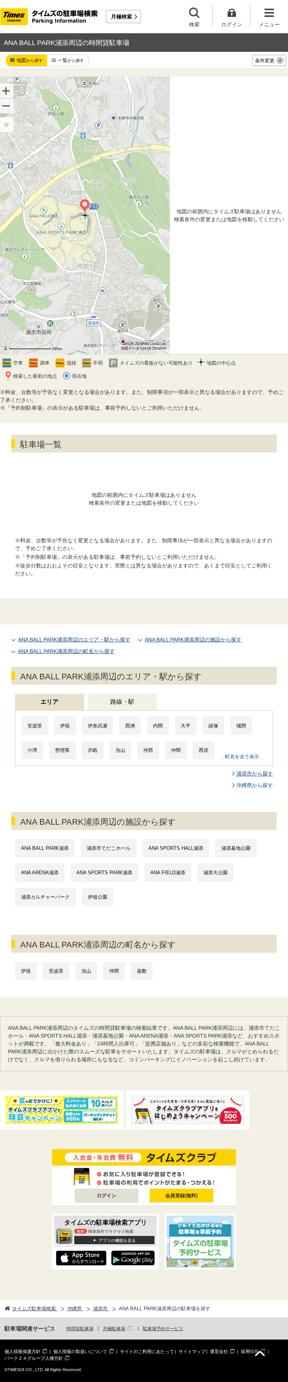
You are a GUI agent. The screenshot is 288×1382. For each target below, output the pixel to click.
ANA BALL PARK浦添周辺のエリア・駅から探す (74, 640)
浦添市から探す (254, 774)
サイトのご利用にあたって (147, 1351)
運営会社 (219, 1351)
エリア (49, 702)
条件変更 (268, 60)
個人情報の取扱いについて (80, 1351)
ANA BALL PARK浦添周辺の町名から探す (66, 651)
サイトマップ (192, 1351)
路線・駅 (122, 702)
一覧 (71, 60)
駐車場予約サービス (163, 1328)
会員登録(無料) (181, 1195)
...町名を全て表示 (239, 756)
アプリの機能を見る (117, 1240)
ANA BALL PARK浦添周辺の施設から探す (193, 640)
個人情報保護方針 (22, 1351)
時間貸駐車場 (79, 1328)
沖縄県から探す (254, 785)
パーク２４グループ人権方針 (33, 1358)
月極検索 (121, 17)
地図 (29, 60)
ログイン (106, 1195)
